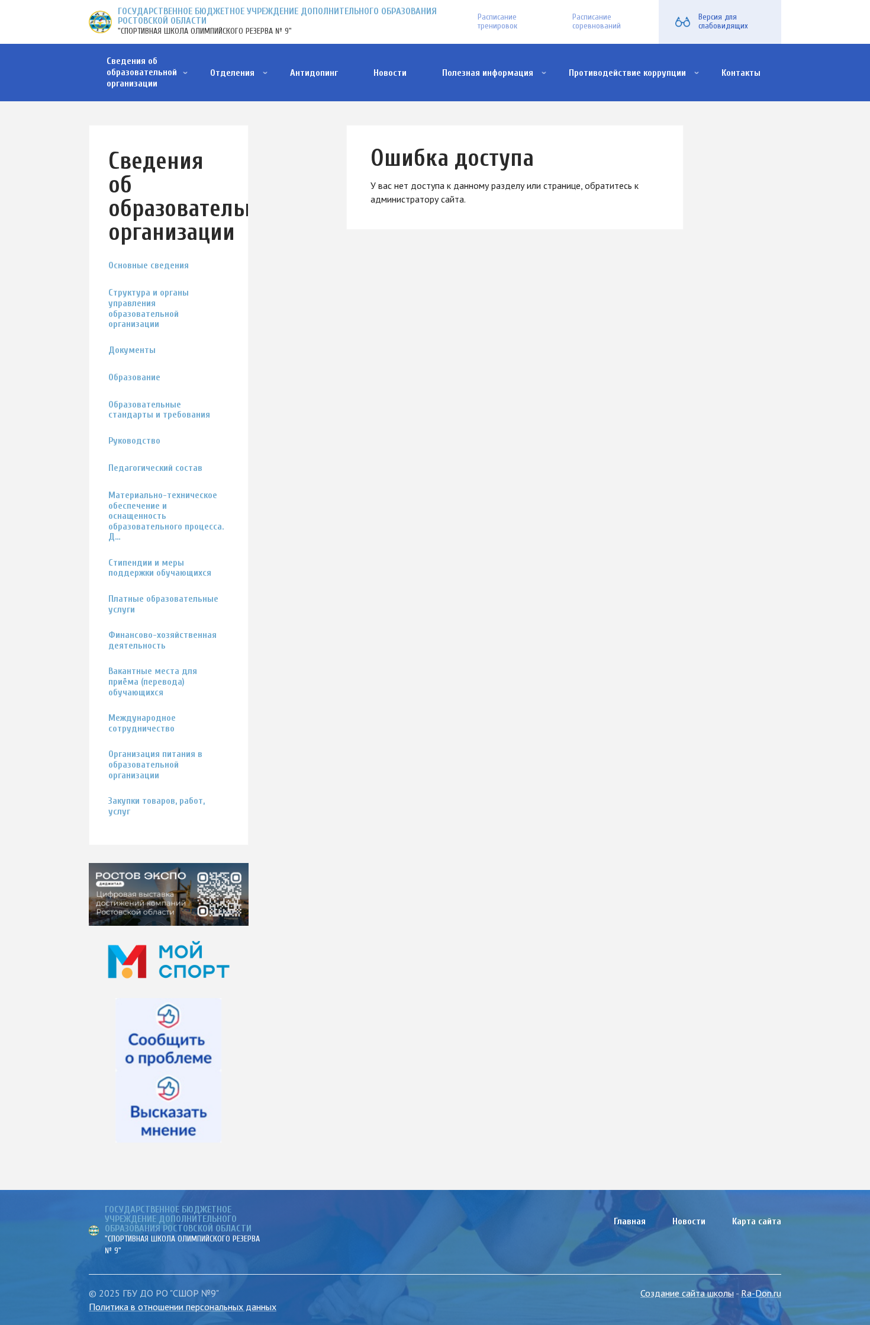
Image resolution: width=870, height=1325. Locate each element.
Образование (134, 378)
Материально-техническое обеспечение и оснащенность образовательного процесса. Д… (166, 516)
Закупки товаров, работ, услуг (156, 806)
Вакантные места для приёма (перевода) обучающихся (152, 681)
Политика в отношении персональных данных (182, 1307)
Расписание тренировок (497, 21)
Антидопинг (314, 73)
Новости (390, 73)
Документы (132, 350)
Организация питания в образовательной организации (155, 764)
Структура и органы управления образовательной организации (148, 308)
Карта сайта (756, 1221)
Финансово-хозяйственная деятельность (162, 640)
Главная (630, 1221)
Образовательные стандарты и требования (159, 410)
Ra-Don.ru (761, 1293)
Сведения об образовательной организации (142, 72)
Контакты (741, 73)
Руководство (134, 441)
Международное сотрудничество (142, 723)
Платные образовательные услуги (163, 604)
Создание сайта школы (687, 1293)
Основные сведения (148, 266)
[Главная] (100, 22)
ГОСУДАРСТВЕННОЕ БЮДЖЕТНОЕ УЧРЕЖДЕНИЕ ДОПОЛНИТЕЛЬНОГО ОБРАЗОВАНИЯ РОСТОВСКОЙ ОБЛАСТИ (277, 16)
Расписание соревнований (596, 21)
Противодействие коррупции (627, 73)
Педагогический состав (155, 468)
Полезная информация (487, 73)
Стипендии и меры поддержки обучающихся (159, 568)
